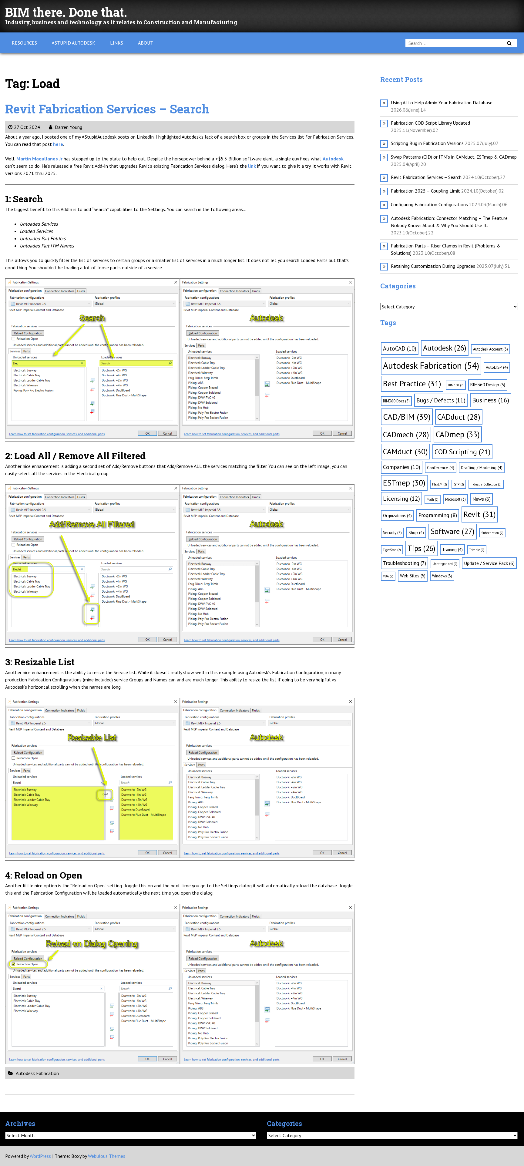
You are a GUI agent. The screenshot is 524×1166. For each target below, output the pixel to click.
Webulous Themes (106, 1156)
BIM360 (456, 385)
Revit (480, 514)
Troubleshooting (404, 563)
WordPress (40, 1156)
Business (490, 400)
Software (453, 531)
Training (452, 549)
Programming (437, 515)
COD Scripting (462, 451)
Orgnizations (397, 515)
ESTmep (404, 483)
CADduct (458, 417)
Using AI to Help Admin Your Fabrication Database (441, 102)
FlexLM (439, 484)
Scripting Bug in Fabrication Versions (427, 143)
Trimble (476, 550)
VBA (388, 576)
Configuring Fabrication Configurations (429, 204)
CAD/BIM (407, 416)
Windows (442, 575)
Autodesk (444, 348)
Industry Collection (486, 484)
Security (392, 532)
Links (116, 43)
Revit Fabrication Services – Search (107, 109)
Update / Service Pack (489, 563)
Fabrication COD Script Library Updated (430, 123)
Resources (24, 43)
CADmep (458, 434)
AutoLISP (497, 367)
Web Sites (412, 576)
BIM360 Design (487, 385)
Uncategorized (445, 564)
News (481, 499)
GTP (459, 484)
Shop (416, 532)
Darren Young (68, 127)
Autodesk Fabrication (37, 1073)
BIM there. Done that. (66, 12)
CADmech (406, 434)
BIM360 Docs (396, 400)
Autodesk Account (490, 349)
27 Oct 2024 (27, 127)
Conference (440, 467)
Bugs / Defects (440, 400)
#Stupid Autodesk (73, 43)
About (145, 43)
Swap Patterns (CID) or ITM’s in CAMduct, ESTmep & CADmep (454, 157)
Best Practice (412, 383)
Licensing (401, 498)
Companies (401, 467)
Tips (421, 548)
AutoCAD (399, 348)
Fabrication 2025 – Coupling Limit (425, 191)
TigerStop (392, 550)
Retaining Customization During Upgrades (433, 266)
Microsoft (455, 499)
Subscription (492, 533)
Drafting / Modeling (481, 467)
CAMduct (405, 451)
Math (432, 499)
